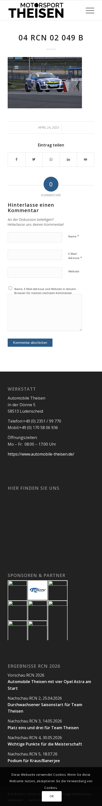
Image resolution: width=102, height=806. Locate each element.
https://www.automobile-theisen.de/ (41, 454)
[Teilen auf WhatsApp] (51, 159)
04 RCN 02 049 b (51, 37)
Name (73, 236)
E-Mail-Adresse (75, 256)
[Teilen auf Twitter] (34, 159)
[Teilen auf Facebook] (16, 159)
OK (52, 796)
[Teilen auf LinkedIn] (68, 159)
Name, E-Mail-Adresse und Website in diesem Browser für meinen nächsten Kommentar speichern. (45, 293)
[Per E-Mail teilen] (85, 159)
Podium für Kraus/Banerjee (34, 760)
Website (73, 271)
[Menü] (87, 10)
